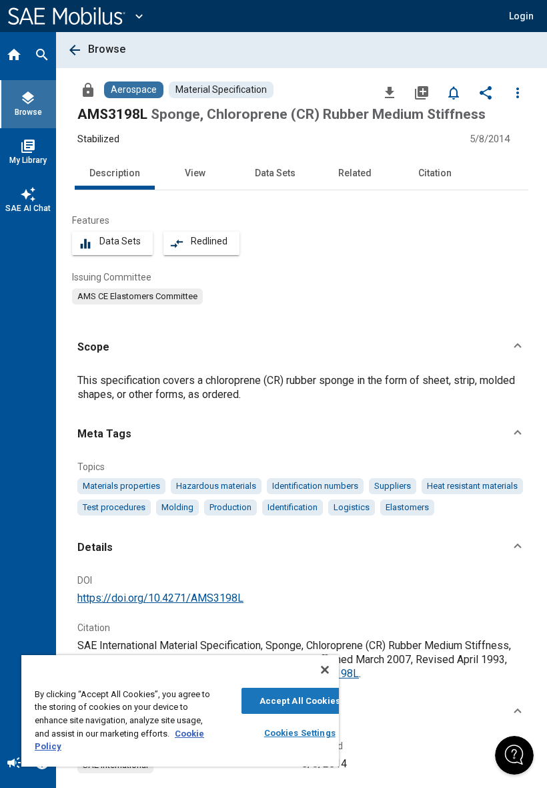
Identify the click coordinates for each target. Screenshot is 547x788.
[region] (180, 711)
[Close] (325, 670)
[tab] (14, 56)
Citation (435, 173)
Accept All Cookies (299, 701)
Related (355, 173)
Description (114, 173)
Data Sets (275, 173)
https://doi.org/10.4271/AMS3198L (160, 598)
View (195, 173)
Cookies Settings (300, 733)
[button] (301, 347)
